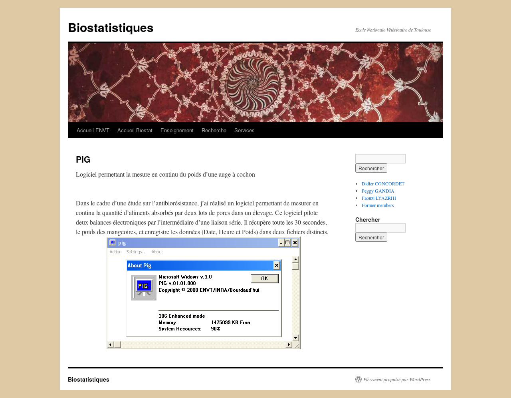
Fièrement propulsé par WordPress (397, 379)
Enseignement (177, 130)
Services (244, 130)
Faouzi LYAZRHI (379, 198)
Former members (378, 205)
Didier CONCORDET (383, 183)
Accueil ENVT (93, 130)
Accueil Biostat (135, 130)
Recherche (214, 130)
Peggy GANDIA (378, 190)
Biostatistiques (111, 27)
